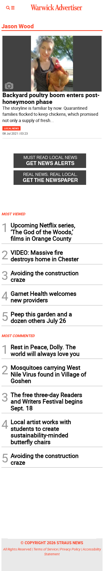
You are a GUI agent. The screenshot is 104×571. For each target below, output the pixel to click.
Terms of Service (45, 549)
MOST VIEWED (13, 213)
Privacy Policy (70, 549)
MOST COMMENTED (18, 335)
